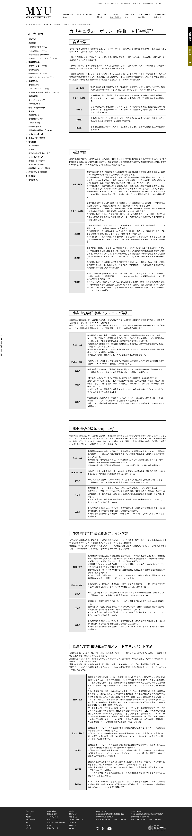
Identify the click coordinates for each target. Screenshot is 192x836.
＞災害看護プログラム (38, 51)
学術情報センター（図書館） (56, 822)
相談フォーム (190, 56)
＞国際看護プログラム (38, 47)
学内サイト (159, 3)
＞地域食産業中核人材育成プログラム (44, 92)
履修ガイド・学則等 (37, 138)
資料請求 (190, 36)
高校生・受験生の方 (111, 3)
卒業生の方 (136, 3)
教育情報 (32, 142)
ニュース (84, 15)
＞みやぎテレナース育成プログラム (43, 58)
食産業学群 (33, 81)
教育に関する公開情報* (53, 24)
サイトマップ (73, 822)
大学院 (31, 111)
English (100, 3)
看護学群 (32, 39)
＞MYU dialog (34, 123)
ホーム (28, 24)
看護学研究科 (34, 115)
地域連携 (144, 15)
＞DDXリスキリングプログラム (41, 77)
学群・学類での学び (37, 108)
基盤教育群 (33, 96)
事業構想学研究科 (36, 119)
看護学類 (32, 43)
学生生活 (160, 15)
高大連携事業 (51, 811)
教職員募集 (33, 180)
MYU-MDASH (34, 104)
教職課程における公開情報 (39, 168)
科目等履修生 (34, 146)
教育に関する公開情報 (38, 172)
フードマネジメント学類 (39, 89)
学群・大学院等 (115, 15)
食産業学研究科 (35, 127)
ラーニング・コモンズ (54, 819)
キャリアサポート (52, 817)
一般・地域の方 (148, 3)
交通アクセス (73, 814)
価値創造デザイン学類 (38, 73)
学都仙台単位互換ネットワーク (41, 153)
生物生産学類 (34, 85)
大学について (68, 15)
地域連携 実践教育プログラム (41, 130)
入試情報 (101, 15)
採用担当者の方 (125, 3)
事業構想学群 (34, 62)
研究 (130, 15)
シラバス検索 (34, 134)
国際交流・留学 (52, 814)
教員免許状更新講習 (37, 164)
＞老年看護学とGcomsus (39, 55)
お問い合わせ (73, 817)
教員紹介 (32, 176)
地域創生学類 (34, 70)
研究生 (31, 149)
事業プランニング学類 (38, 66)
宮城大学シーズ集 (52, 828)
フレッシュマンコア (37, 100)
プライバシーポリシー (76, 819)
